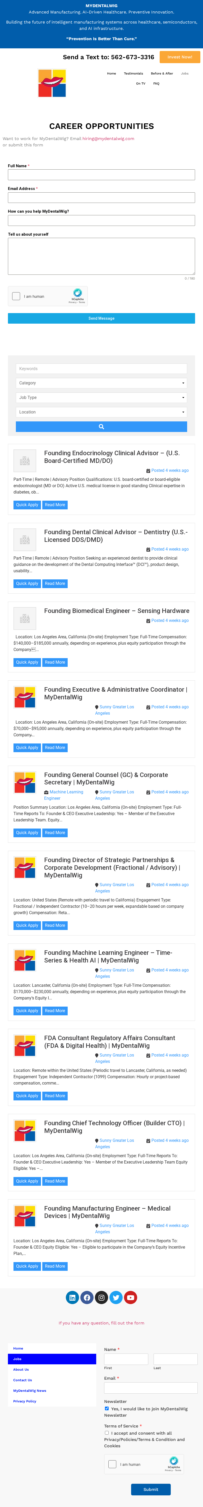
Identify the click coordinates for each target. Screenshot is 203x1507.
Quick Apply (27, 504)
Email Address (23, 188)
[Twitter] (116, 1297)
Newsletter (115, 1401)
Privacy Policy (24, 1401)
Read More (55, 504)
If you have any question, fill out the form (101, 1322)
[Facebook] (87, 1297)
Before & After (162, 73)
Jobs (184, 73)
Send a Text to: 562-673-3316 (108, 57)
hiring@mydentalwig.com (108, 138)
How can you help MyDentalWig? (38, 211)
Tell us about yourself (28, 234)
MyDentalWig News (29, 1391)
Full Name (19, 166)
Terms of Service (123, 1426)
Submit (151, 1489)
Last (157, 1368)
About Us (21, 1369)
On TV (140, 83)
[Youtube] (130, 1297)
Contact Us (22, 1380)
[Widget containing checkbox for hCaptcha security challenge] (48, 296)
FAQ (156, 83)
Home (111, 73)
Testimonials (133, 73)
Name (112, 1349)
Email (111, 1378)
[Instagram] (101, 1297)
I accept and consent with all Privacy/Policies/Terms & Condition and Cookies (144, 1439)
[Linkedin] (72, 1297)
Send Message (101, 318)
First (108, 1368)
